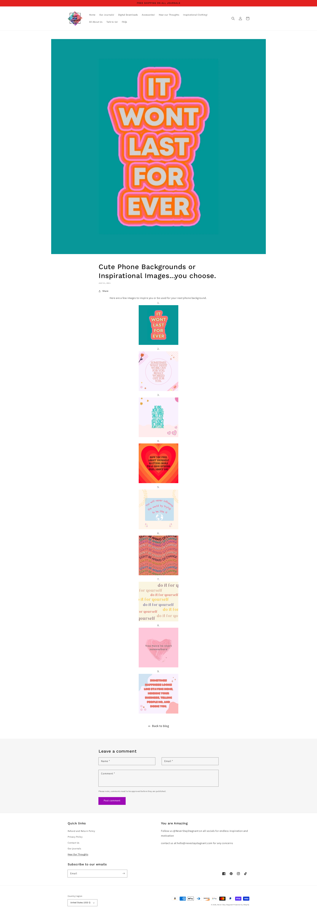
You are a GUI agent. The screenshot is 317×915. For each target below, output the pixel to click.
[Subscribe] (123, 873)
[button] (233, 18)
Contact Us (73, 843)
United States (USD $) (80, 902)
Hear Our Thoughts (78, 854)
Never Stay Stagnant (225, 905)
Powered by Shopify (241, 905)
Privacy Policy (75, 837)
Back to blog (160, 726)
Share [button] (105, 291)
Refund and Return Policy (81, 831)
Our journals (74, 848)
